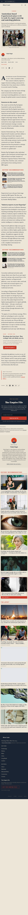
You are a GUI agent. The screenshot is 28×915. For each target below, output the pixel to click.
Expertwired (21, 76)
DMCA (25, 796)
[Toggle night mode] (1, 1)
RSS (9, 790)
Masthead (3, 769)
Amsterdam (9, 76)
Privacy (10, 796)
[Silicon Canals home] (6, 5)
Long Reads (4, 758)
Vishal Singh (9, 53)
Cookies (20, 796)
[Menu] (25, 5)
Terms (15, 796)
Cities (2, 756)
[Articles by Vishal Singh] (3, 55)
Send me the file (14, 418)
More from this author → (14, 464)
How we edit (4, 64)
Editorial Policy (5, 771)
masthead (8, 431)
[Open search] (22, 5)
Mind (2, 753)
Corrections (4, 774)
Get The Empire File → (10, 787)
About (2, 766)
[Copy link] (12, 68)
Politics (3, 751)
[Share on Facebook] (13, 385)
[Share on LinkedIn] (9, 68)
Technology (4, 748)
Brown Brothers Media (6, 742)
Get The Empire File (9, 1)
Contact (3, 776)
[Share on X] (6, 68)
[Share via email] (16, 385)
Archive (3, 760)
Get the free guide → (10, 347)
